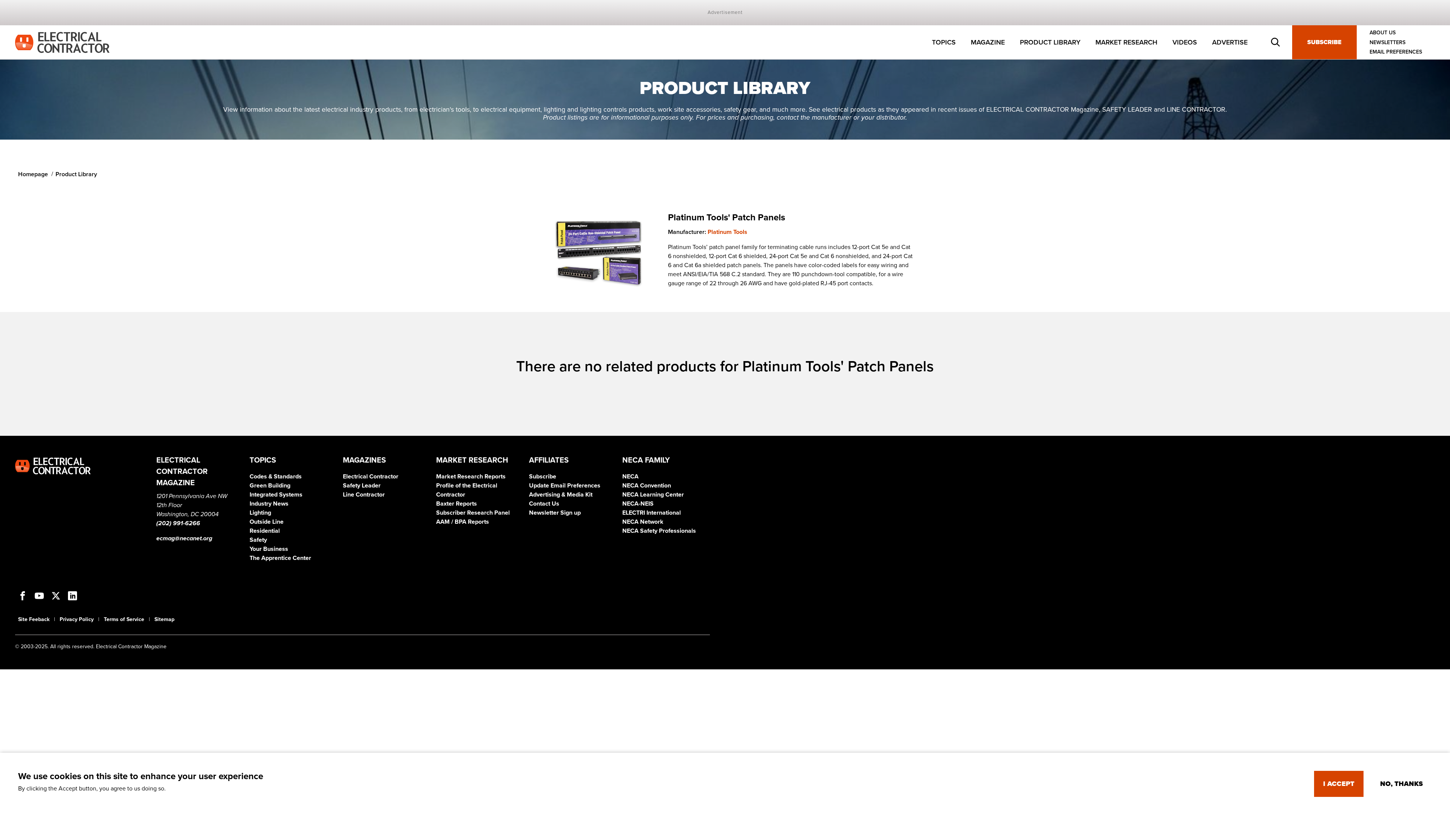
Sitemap (164, 619)
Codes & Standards (276, 476)
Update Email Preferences (564, 485)
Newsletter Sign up (555, 513)
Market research (1126, 42)
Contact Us (544, 503)
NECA (630, 476)
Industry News (269, 503)
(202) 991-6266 (178, 523)
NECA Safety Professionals (659, 531)
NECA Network (642, 522)
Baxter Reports (456, 503)
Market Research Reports (471, 476)
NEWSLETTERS (1387, 42)
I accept (1338, 784)
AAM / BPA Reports (462, 522)
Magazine (988, 42)
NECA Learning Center (653, 494)
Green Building (270, 485)
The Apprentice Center (280, 558)
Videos (1184, 42)
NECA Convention (646, 485)
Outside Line (267, 522)
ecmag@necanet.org (184, 538)
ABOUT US (1383, 32)
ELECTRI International (651, 513)
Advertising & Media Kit (560, 494)
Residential (265, 531)
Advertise (1230, 42)
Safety (258, 540)
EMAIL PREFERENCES (1396, 52)
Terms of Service (124, 619)
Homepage (33, 174)
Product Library (1050, 42)
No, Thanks (1401, 784)
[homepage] (62, 42)
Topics (944, 42)
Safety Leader (362, 485)
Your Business (269, 549)
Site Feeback (33, 619)
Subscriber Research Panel (473, 513)
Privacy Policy (77, 619)
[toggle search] (1275, 42)
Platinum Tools (727, 232)
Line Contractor (364, 494)
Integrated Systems (276, 494)
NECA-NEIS (638, 503)
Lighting (260, 513)
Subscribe (1324, 42)
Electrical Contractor (370, 476)
